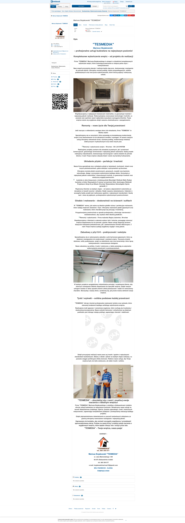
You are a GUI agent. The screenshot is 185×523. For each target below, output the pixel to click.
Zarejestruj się (129, 1)
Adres (80, 25)
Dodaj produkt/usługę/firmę (94, 1)
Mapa (106, 25)
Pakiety (103, 508)
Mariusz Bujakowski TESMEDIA (60, 16)
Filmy (55, 86)
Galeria (56, 84)
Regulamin (87, 508)
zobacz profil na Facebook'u (59, 54)
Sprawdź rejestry (96, 31)
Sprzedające (81, 6)
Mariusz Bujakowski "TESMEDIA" (60, 23)
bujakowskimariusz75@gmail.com (60, 51)
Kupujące (95, 6)
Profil (75, 25)
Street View (112, 25)
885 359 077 (56, 52)
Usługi (66, 6)
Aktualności (56, 81)
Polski (116, 2)
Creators (109, 508)
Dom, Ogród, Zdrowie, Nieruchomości (71, 11)
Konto (98, 508)
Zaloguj (122, 1)
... (133, 6)
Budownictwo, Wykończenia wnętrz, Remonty (94, 11)
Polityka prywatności (78, 508)
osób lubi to (56, 45)
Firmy (53, 6)
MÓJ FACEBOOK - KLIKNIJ (103, 468)
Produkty (60, 6)
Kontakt (85, 25)
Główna (70, 508)
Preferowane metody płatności (96, 25)
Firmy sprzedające (56, 11)
